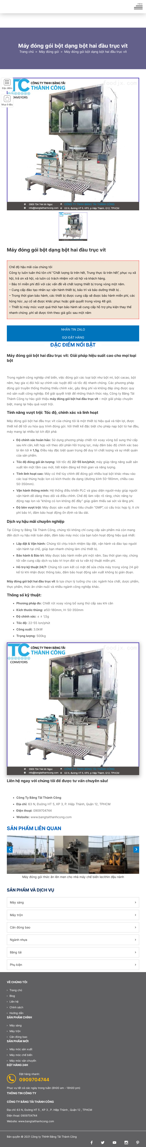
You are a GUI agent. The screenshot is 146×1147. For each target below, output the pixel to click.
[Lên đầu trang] (137, 1137)
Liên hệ (14, 1001)
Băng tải (16, 952)
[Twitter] (101, 1143)
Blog (12, 995)
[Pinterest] (136, 1143)
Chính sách (16, 1007)
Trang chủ (26, 52)
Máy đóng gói (49, 52)
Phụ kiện (16, 965)
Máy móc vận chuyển (23, 1060)
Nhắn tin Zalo (73, 329)
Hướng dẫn (16, 1013)
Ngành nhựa (18, 940)
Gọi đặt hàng (73, 337)
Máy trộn (16, 915)
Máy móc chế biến (21, 1054)
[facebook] (91, 1143)
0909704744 (34, 1079)
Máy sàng (17, 902)
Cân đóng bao (20, 927)
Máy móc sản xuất (21, 1049)
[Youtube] (113, 1143)
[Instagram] (125, 1143)
